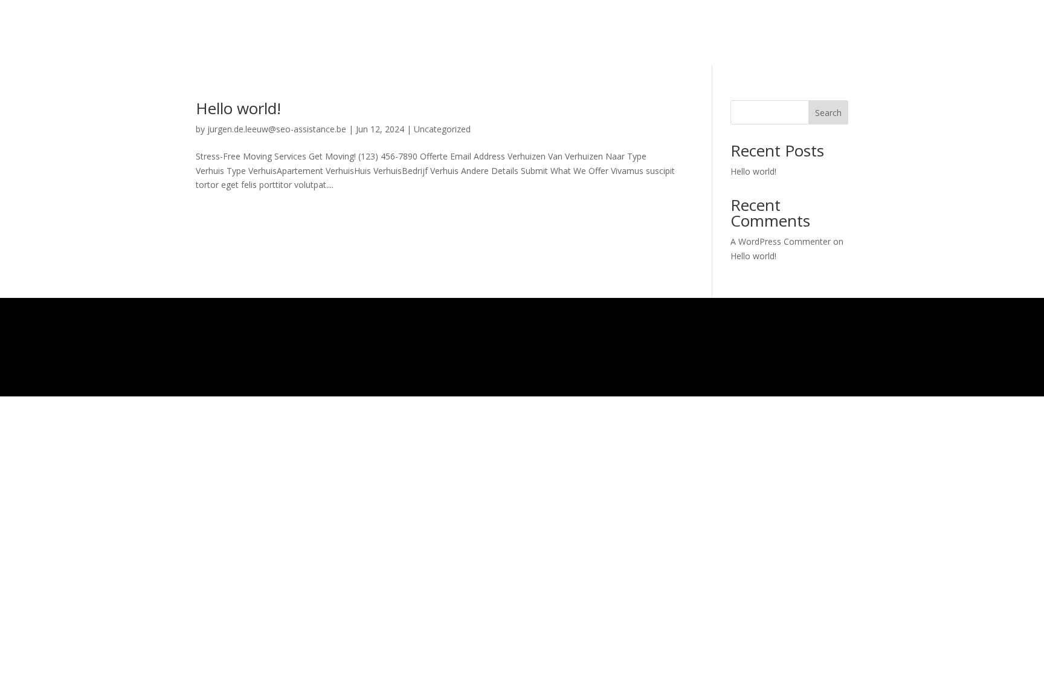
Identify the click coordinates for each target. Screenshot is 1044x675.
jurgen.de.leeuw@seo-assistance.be (276, 129)
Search (828, 112)
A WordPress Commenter (780, 241)
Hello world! (238, 108)
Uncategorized (442, 129)
